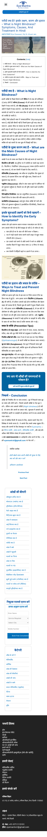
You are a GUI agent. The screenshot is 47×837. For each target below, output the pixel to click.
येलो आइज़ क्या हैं (12, 510)
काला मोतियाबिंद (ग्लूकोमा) (15, 687)
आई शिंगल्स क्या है (12, 524)
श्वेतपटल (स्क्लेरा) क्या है (14, 501)
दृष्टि (7, 705)
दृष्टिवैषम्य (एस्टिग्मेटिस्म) (14, 506)
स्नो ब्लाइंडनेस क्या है (13, 529)
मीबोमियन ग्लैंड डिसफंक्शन (15, 575)
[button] (6, 4)
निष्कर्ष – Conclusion (10, 82)
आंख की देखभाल (11, 669)
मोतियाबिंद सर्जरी (28, 430)
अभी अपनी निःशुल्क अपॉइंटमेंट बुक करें (23, 386)
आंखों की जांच (11, 678)
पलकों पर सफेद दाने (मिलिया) (16, 584)
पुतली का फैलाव (11, 533)
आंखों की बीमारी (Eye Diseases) (12, 34)
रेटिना (8, 692)
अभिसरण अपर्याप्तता (16, 465)
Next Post (23, 478)
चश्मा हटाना (10, 696)
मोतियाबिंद (9, 660)
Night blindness (30, 406)
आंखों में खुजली (11, 552)
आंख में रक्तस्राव (11, 520)
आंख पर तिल (10, 561)
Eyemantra (36, 427)
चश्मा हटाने (17, 430)
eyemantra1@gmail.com (15, 440)
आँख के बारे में (10, 655)
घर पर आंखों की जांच (10, 745)
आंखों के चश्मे (10, 682)
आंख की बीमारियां (12, 673)
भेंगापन (8, 701)
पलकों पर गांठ (11, 565)
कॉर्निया (8, 664)
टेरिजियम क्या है (11, 538)
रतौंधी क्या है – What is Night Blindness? (16, 64)
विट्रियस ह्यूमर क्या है (13, 515)
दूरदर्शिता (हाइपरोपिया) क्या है (16, 570)
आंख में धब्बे (10, 547)
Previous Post (23, 472)
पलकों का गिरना (11, 556)
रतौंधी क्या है (10, 543)
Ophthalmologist (9, 340)
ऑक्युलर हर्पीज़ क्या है (13, 497)
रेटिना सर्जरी (8, 430)
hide (28, 59)
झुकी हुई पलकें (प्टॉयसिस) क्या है (17, 579)
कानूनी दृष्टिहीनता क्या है (14, 588)
